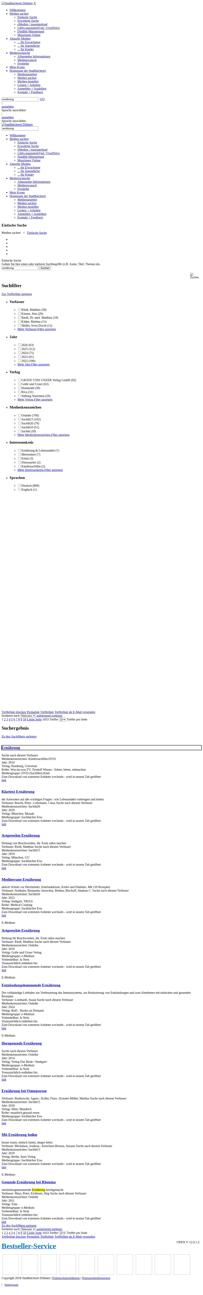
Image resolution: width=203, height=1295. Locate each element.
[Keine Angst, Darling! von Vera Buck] (49, 1273)
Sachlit (25, 431)
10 (24, 719)
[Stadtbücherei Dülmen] (17, 3)
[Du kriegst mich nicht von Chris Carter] (87, 1273)
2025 (24, 349)
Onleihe (26, 415)
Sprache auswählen (14, 110)
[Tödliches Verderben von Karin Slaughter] (144, 1273)
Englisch (26, 489)
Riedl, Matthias (30, 309)
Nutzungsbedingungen (96, 1278)
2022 (24, 361)
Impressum (11, 1284)
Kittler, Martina (30, 321)
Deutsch (26, 485)
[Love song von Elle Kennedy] (30, 1273)
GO (42, 99)
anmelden (8, 106)
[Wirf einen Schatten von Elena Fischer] (163, 1273)
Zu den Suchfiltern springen (19, 736)
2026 (24, 345)
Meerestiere (28, 454)
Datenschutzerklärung (66, 1278)
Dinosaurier (28, 462)
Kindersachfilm (31, 466)
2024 (24, 353)
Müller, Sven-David (33, 325)
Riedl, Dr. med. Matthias (36, 317)
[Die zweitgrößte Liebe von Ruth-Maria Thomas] (125, 1273)
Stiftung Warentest (32, 396)
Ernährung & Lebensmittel (38, 450)
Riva (24, 392)
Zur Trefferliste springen (17, 294)
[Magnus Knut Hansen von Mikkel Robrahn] (11, 1273)
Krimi (25, 458)
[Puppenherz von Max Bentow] (106, 1273)
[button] (195, 276)
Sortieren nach (11, 715)
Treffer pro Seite (77, 719)
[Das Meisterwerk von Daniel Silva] (68, 1273)
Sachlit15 (27, 419)
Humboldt (27, 388)
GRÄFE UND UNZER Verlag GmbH (45, 380)
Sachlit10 (27, 427)
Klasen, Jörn (29, 313)
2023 (24, 357)
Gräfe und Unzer (32, 384)
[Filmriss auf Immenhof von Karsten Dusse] (182, 1273)
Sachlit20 (27, 423)
